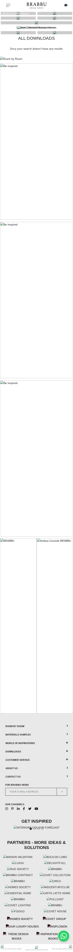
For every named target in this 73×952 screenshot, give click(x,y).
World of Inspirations (20, 743)
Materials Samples (18, 734)
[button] (68, 28)
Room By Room (14, 726)
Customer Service (17, 760)
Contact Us (13, 776)
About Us (11, 768)
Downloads (13, 751)
